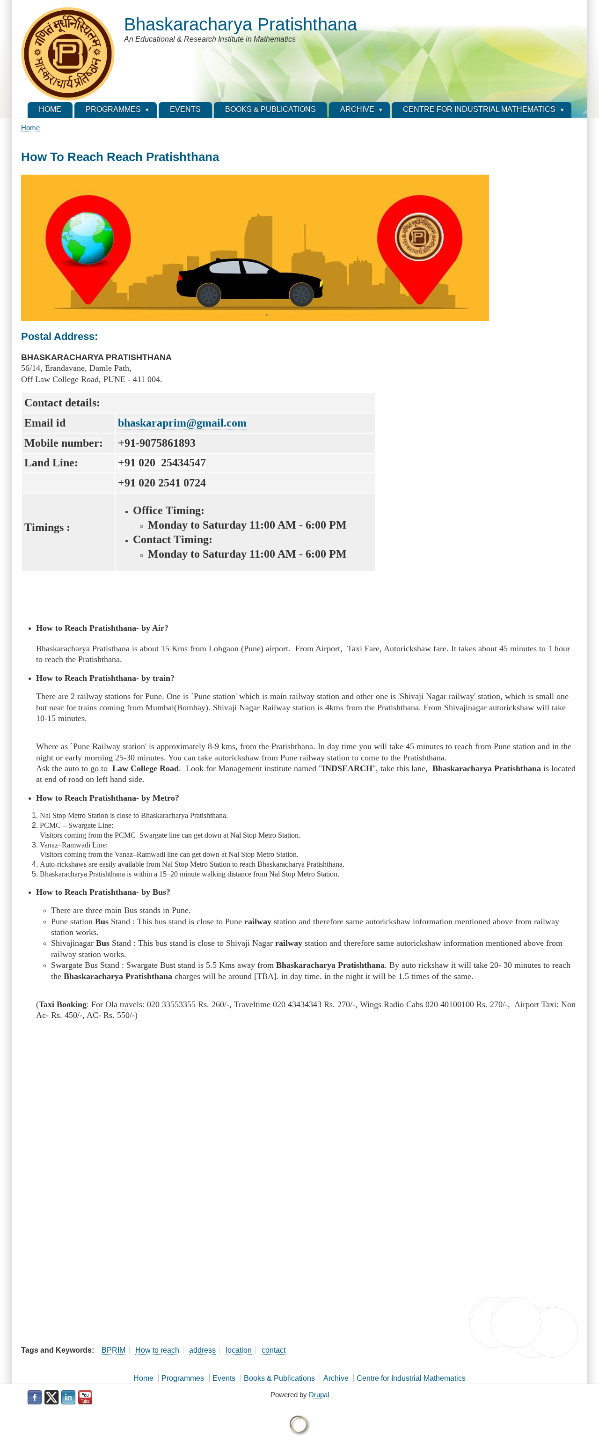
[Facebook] (34, 1397)
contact (273, 1350)
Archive (336, 1378)
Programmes (182, 1378)
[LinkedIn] (68, 1397)
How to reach (157, 1350)
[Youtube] (85, 1397)
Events (223, 1378)
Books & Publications (279, 1378)
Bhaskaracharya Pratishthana (240, 24)
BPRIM (113, 1350)
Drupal (319, 1395)
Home (30, 128)
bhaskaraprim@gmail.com (182, 423)
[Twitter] (51, 1397)
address (202, 1350)
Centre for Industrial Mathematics (411, 1378)
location (239, 1350)
